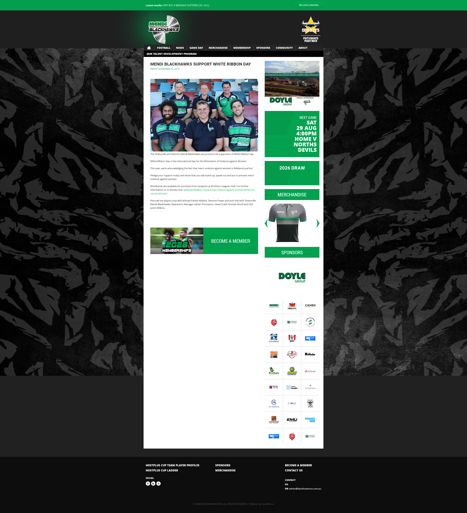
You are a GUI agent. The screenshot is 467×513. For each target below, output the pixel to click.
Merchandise (218, 47)
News (180, 47)
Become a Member (309, 5)
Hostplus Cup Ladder (162, 470)
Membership (242, 47)
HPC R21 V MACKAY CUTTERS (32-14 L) (177, 5)
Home (149, 48)
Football (163, 47)
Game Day (196, 47)
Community (284, 47)
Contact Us (294, 470)
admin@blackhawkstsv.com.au (303, 488)
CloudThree (268, 504)
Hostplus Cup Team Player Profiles (172, 465)
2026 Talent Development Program (171, 53)
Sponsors (263, 47)
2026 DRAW (292, 168)
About (302, 47)
